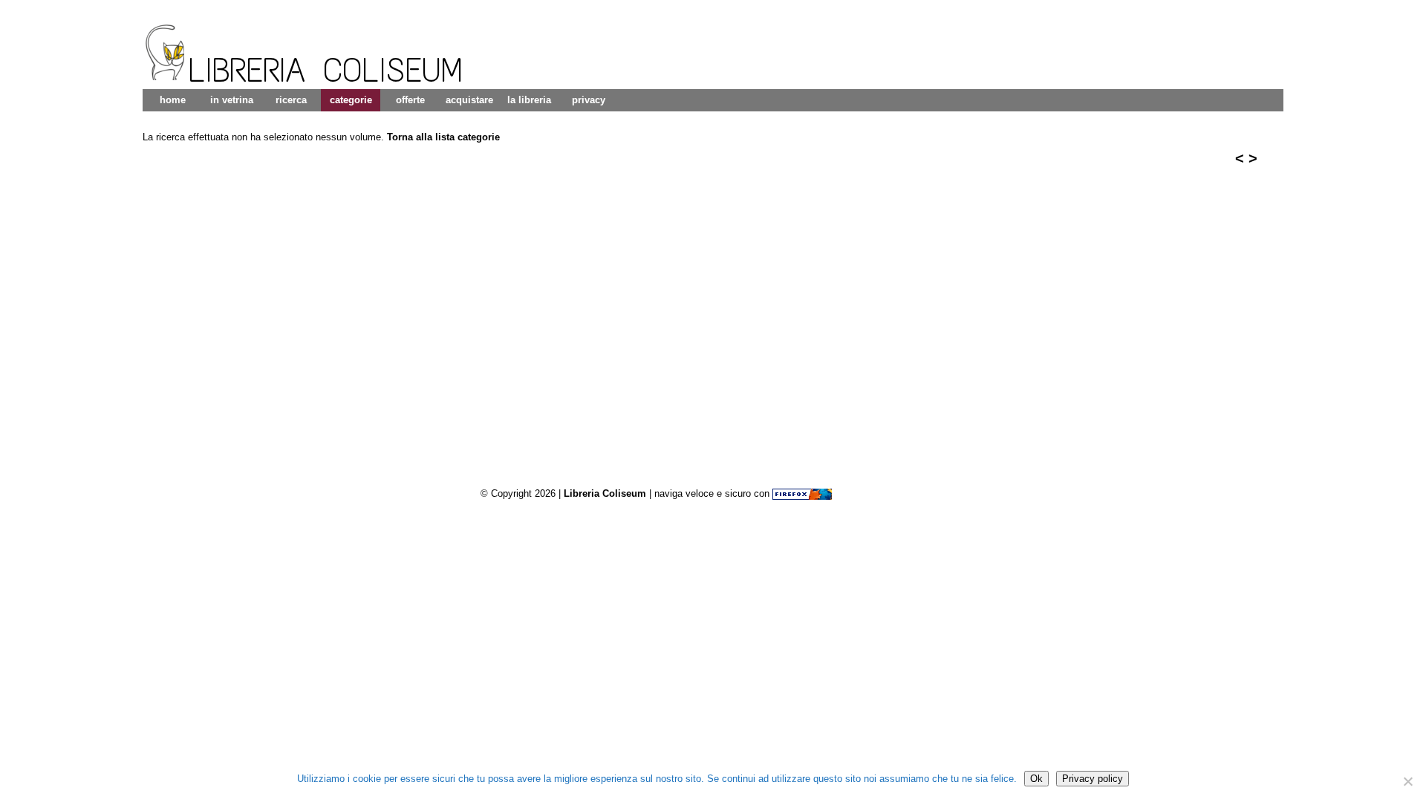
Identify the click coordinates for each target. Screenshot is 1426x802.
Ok (1036, 778)
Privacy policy (1092, 778)
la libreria (529, 99)
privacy (588, 99)
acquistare (469, 99)
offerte (410, 99)
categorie (351, 99)
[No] (1407, 781)
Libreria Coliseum (605, 493)
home (173, 99)
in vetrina (231, 99)
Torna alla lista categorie (443, 137)
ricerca (291, 99)
